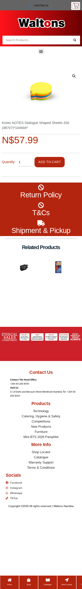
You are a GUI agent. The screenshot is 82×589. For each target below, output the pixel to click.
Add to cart (49, 162)
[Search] (75, 40)
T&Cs (41, 213)
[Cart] (75, 6)
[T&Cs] (41, 205)
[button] (41, 51)
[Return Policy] (41, 187)
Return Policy (41, 195)
